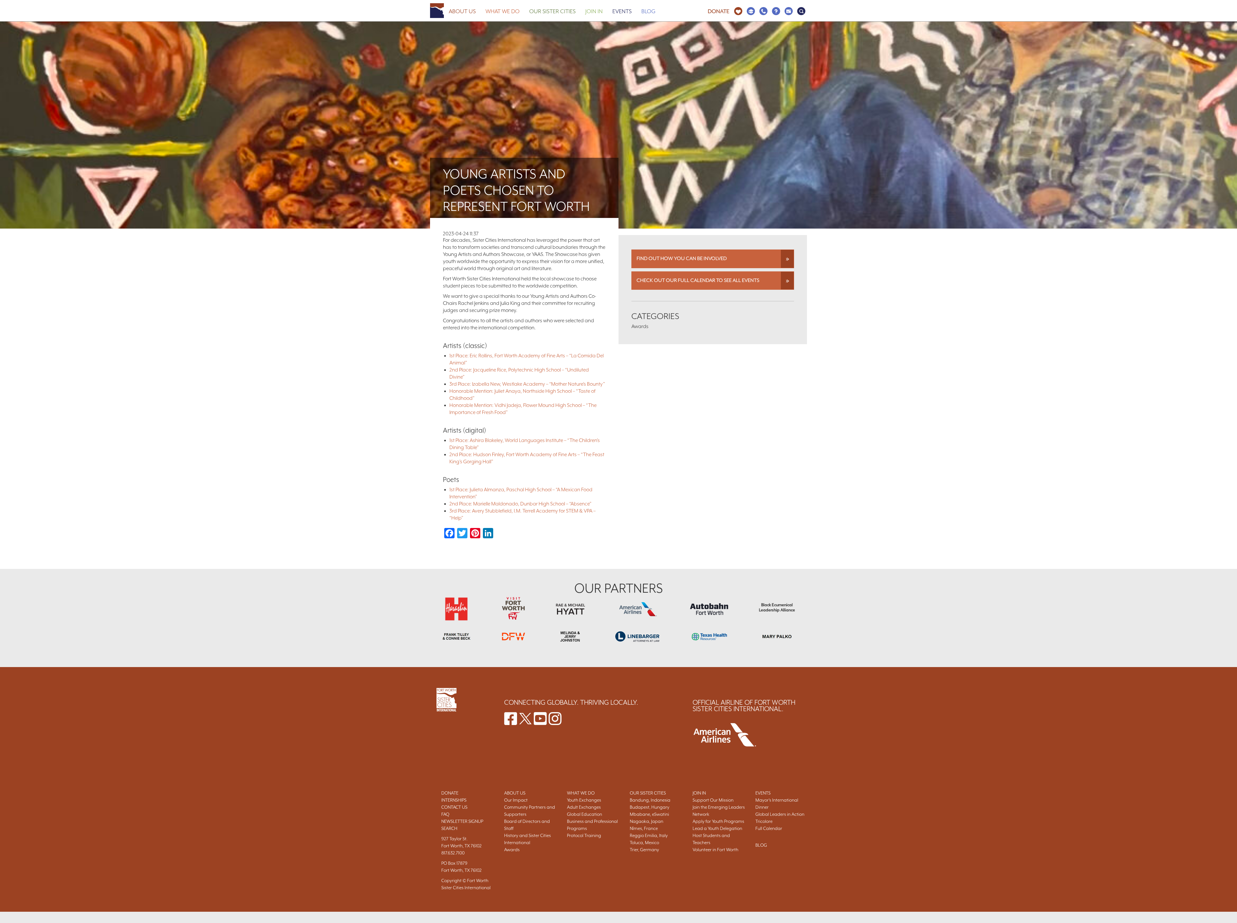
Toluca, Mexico (644, 842)
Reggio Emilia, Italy (649, 835)
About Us (462, 11)
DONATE (449, 793)
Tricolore (763, 821)
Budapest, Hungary (649, 807)
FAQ (445, 814)
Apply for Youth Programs (718, 821)
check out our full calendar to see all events (698, 280)
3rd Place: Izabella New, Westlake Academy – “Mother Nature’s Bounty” (527, 384)
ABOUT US (514, 793)
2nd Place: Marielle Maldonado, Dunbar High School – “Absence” (520, 504)
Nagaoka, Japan (646, 821)
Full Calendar (768, 828)
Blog (648, 11)
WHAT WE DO (581, 793)
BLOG (761, 845)
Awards (512, 849)
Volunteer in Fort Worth (715, 849)
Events (622, 11)
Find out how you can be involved (682, 258)
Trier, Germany (644, 849)
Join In (594, 11)
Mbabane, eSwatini (649, 814)
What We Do (502, 11)
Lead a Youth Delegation (717, 828)
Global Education (584, 814)
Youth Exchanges (584, 800)
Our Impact (516, 800)
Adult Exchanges (584, 807)
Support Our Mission (713, 800)
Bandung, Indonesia (650, 800)
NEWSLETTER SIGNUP (462, 821)
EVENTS (763, 793)
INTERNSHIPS (453, 800)
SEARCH (449, 828)
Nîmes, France (644, 828)
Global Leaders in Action (779, 814)
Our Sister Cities (552, 11)
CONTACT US (454, 807)
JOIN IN (699, 793)
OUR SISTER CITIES (648, 793)
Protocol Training (584, 835)
